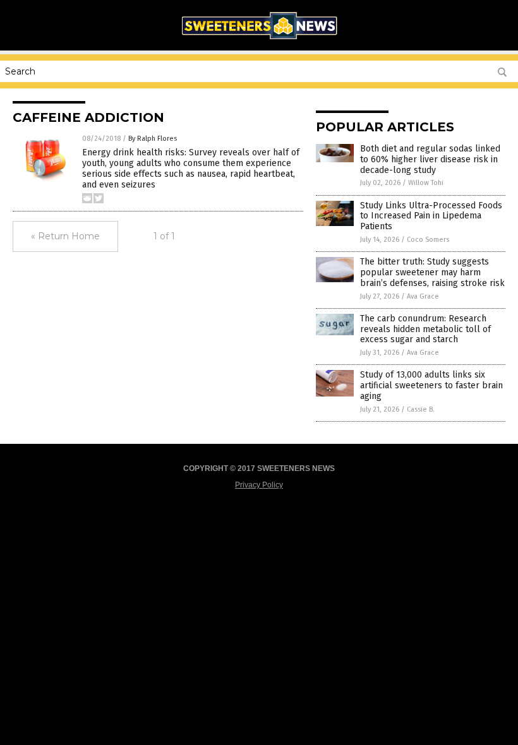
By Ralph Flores (152, 138)
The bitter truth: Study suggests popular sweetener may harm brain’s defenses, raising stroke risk (432, 272)
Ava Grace (423, 296)
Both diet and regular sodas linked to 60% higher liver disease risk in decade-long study (430, 159)
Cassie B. (421, 409)
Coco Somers (428, 239)
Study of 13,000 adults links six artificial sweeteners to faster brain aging (431, 385)
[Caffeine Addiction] (259, 41)
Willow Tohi (425, 183)
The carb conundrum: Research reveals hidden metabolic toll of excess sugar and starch (425, 329)
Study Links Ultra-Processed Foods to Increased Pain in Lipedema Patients (431, 216)
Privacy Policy (259, 484)
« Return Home (65, 236)
